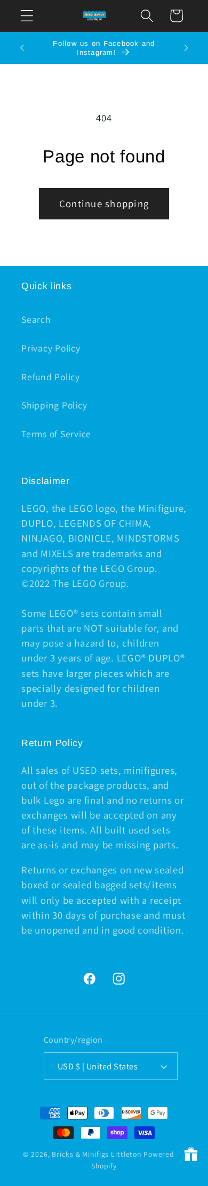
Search (36, 319)
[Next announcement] (186, 48)
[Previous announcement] (22, 48)
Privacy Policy (51, 348)
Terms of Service (56, 434)
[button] (27, 15)
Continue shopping (104, 203)
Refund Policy (50, 377)
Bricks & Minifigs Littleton (96, 1154)
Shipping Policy (54, 405)
